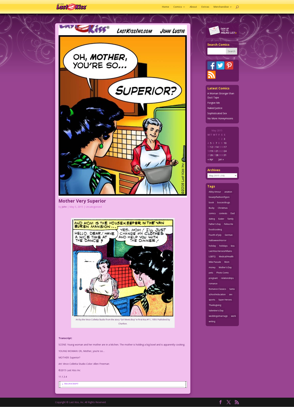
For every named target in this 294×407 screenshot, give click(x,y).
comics (212, 213)
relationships (227, 278)
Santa (232, 289)
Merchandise (221, 7)
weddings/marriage (218, 316)
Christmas (222, 207)
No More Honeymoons (220, 118)
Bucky (211, 207)
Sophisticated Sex (217, 113)
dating (212, 218)
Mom (226, 262)
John (64, 206)
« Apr (210, 159)
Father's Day (215, 224)
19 (211, 151)
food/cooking (215, 229)
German (229, 234)
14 (217, 147)
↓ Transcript (70, 383)
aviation (228, 191)
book (211, 202)
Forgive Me (213, 102)
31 (225, 155)
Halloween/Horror (217, 240)
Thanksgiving (215, 305)
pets (211, 272)
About (193, 7)
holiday (212, 245)
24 (225, 151)
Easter (221, 218)
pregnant (213, 278)
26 (211, 155)
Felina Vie (228, 224)
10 (225, 143)
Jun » (221, 159)
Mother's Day (225, 267)
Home (165, 7)
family (230, 218)
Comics (177, 7)
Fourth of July (215, 234)
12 (211, 147)
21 (217, 151)
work (233, 316)
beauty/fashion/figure (219, 197)
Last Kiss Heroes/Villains (220, 251)
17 (225, 147)
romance (213, 283)
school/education (217, 294)
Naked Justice (214, 108)
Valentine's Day (216, 310)
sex (230, 294)
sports (212, 299)
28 (217, 155)
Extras (205, 7)
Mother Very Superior (82, 201)
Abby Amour (215, 191)
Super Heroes (225, 299)
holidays (223, 245)
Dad (233, 213)
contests (223, 213)
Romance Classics (217, 289)
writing (212, 321)
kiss (232, 245)
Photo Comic (222, 272)
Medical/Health (226, 256)
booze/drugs (223, 202)
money (212, 267)
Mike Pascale (215, 262)
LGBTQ (212, 256)
